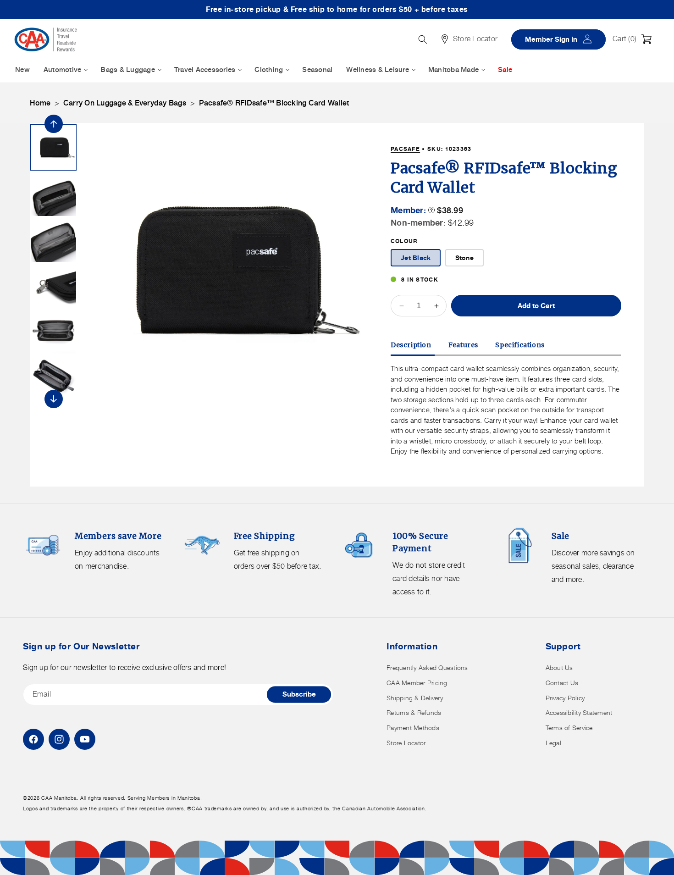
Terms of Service (569, 727)
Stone (464, 257)
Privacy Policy (565, 698)
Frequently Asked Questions (427, 667)
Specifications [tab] (519, 345)
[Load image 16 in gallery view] (53, 147)
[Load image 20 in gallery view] (53, 331)
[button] (635, 39)
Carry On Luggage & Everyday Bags (124, 103)
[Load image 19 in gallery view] (53, 285)
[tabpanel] (506, 410)
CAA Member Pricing (417, 683)
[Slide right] (53, 399)
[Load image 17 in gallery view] (53, 193)
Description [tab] (411, 345)
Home (40, 103)
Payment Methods (413, 727)
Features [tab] (463, 345)
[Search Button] (423, 39)
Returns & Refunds (414, 712)
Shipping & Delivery (415, 698)
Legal (553, 743)
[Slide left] (53, 124)
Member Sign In (561, 38)
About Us (559, 667)
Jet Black (416, 257)
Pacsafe (405, 148)
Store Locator (406, 743)
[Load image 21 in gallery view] (53, 376)
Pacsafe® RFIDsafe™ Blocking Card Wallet (274, 103)
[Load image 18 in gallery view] (53, 239)
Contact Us (562, 683)
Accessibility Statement (579, 712)
